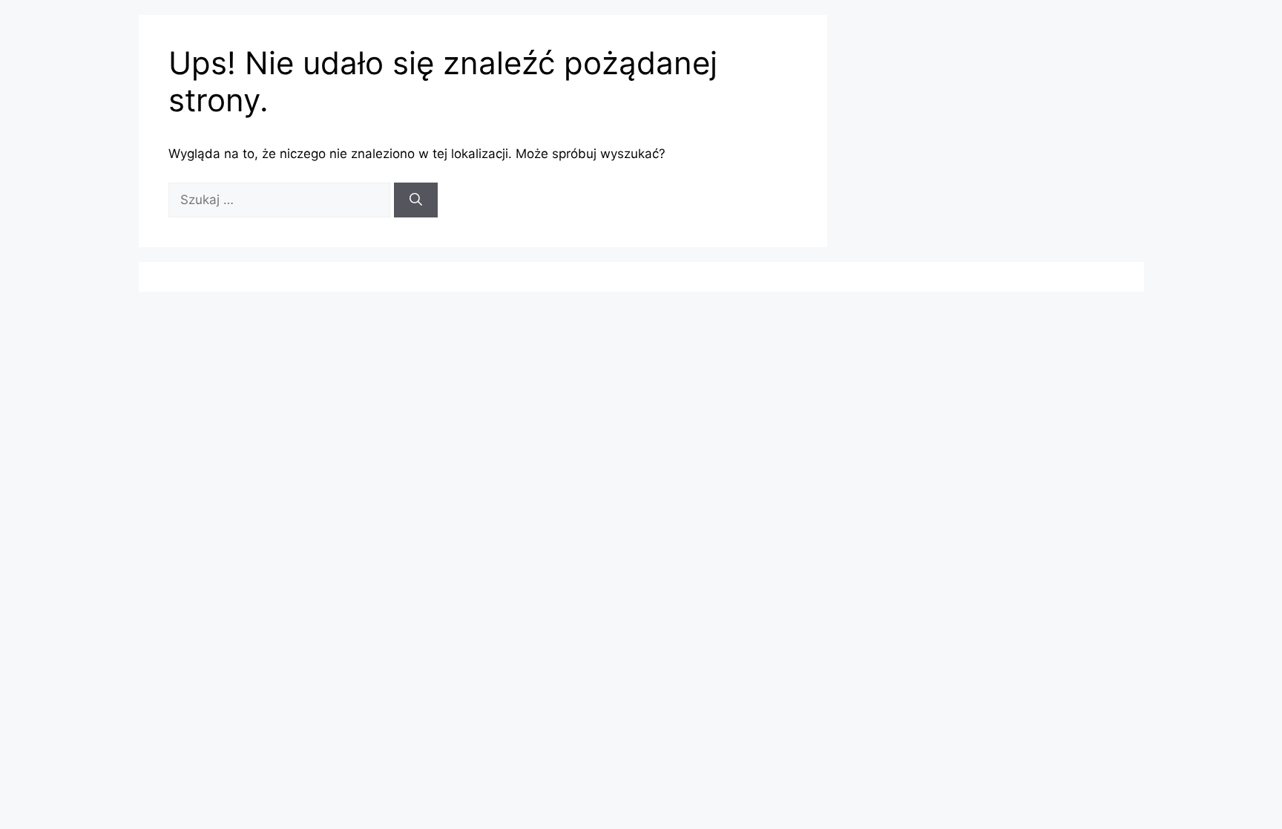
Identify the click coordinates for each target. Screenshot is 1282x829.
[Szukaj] (416, 200)
